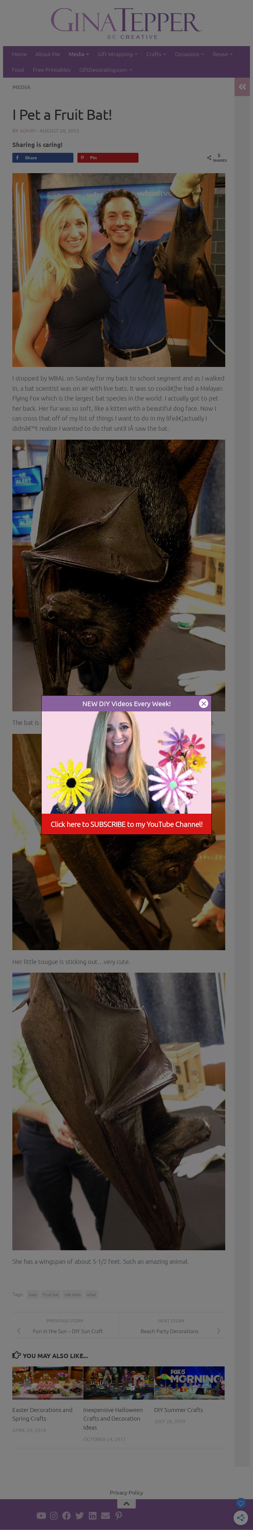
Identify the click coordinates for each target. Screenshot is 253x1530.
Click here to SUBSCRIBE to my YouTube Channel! (127, 824)
